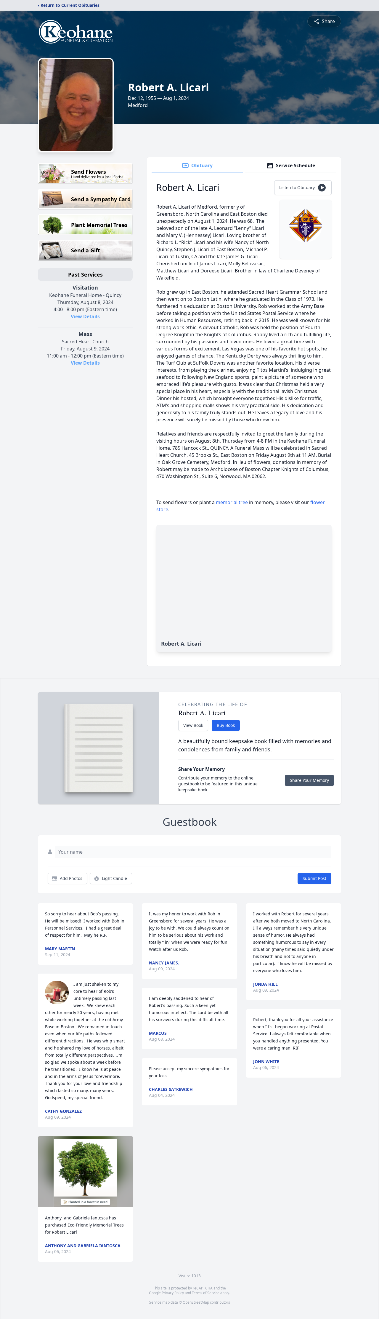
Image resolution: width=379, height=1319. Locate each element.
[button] (85, 1171)
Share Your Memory (309, 780)
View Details (85, 316)
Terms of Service (205, 1292)
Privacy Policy (173, 1292)
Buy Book (226, 725)
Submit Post (314, 878)
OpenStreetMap (196, 1302)
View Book (193, 725)
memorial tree (232, 502)
